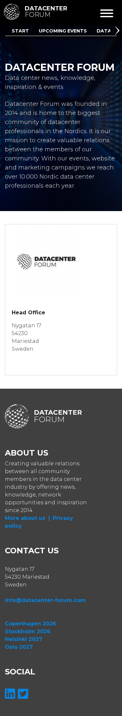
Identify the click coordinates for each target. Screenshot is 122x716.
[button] (118, 31)
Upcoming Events (63, 31)
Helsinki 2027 (23, 639)
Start (20, 31)
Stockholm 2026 (27, 631)
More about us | (27, 518)
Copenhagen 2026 (30, 624)
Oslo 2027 (19, 647)
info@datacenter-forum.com (45, 600)
